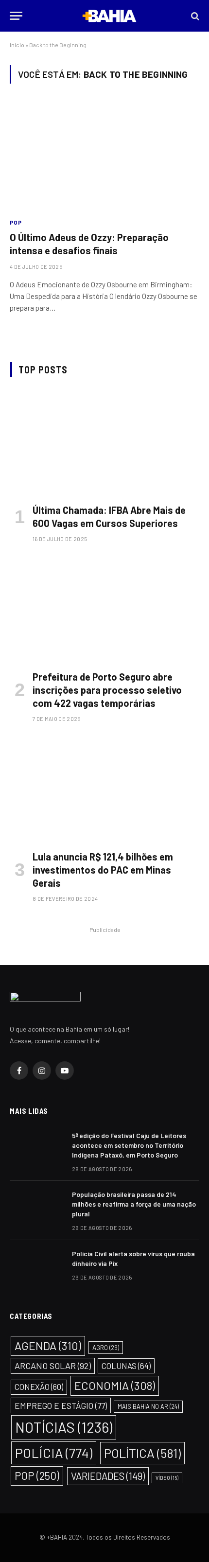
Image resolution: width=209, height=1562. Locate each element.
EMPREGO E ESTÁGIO (61, 1405)
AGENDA (48, 1345)
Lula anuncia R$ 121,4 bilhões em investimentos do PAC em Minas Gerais (103, 870)
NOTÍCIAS (63, 1427)
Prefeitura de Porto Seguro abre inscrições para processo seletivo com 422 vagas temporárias (107, 690)
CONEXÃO (39, 1386)
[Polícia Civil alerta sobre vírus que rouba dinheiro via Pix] (36, 1266)
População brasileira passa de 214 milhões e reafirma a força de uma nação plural (134, 1204)
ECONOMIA (114, 1385)
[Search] (194, 16)
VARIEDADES (108, 1476)
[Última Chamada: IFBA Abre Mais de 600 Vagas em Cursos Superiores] (104, 442)
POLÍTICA (142, 1452)
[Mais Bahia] (109, 16)
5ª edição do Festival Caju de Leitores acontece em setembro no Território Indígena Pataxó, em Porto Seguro (129, 1145)
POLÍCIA (53, 1452)
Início (17, 44)
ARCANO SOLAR (53, 1365)
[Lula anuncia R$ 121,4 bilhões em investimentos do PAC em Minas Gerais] (104, 789)
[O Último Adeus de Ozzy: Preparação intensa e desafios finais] (104, 156)
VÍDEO (167, 1477)
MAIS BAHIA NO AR (148, 1406)
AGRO (105, 1347)
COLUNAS (126, 1365)
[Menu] (16, 16)
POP (37, 1475)
